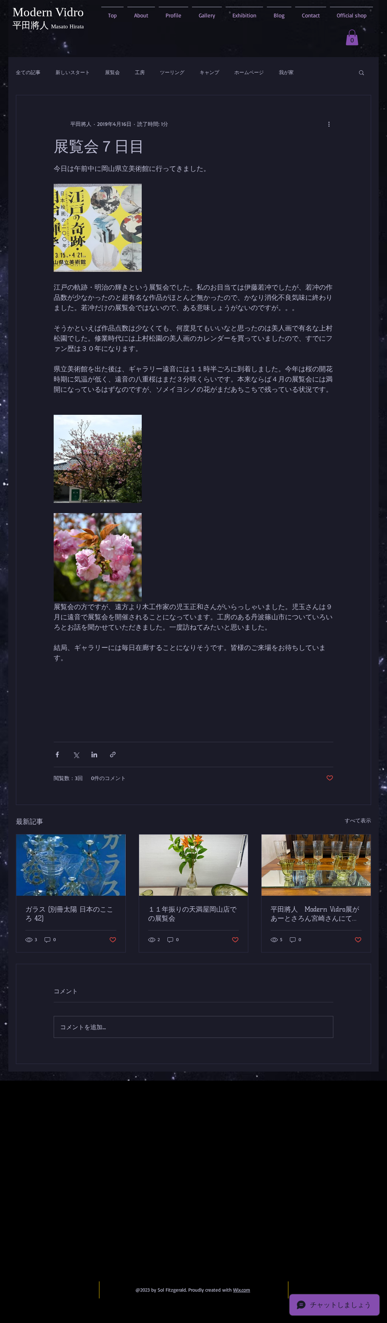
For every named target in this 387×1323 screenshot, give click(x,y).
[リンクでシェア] (112, 754)
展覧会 (112, 72)
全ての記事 (28, 72)
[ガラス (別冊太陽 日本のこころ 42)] (70, 865)
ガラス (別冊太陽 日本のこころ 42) (69, 914)
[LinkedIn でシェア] (94, 754)
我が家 (286, 72)
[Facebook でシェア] (57, 754)
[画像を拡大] (98, 228)
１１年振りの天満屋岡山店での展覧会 (192, 914)
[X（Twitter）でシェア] (75, 754)
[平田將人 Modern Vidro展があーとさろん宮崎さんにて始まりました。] (316, 865)
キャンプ (209, 72)
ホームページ (249, 72)
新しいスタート (73, 72)
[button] (352, 37)
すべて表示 (358, 820)
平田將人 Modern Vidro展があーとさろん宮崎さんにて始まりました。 (315, 914)
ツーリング (172, 72)
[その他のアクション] (328, 124)
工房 (140, 72)
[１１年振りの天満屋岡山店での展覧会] (193, 865)
